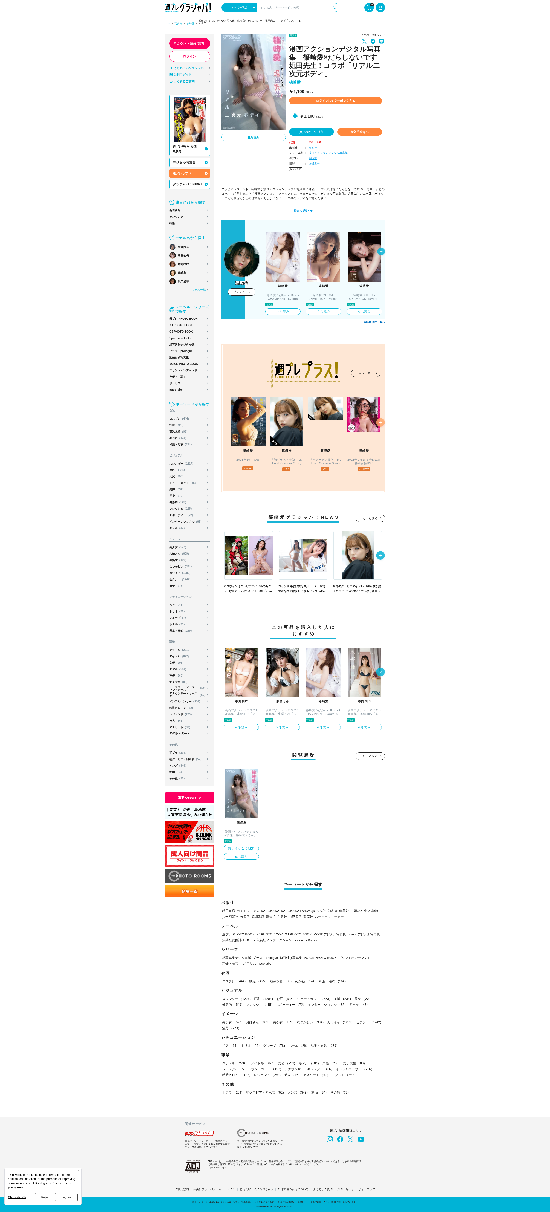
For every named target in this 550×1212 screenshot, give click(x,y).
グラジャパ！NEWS (188, 184)
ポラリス (174, 383)
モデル (178, 669)
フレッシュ (181, 508)
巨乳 (177, 470)
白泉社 (282, 917)
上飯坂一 (314, 163)
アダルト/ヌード (179, 733)
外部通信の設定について (293, 1189)
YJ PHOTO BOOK (180, 325)
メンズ (178, 765)
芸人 (176, 720)
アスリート (180, 727)
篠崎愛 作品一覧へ (374, 322)
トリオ (177, 611)
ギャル (177, 528)
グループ (179, 617)
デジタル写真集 (184, 162)
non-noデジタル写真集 (364, 934)
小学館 (373, 911)
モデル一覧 (199, 289)
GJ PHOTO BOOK (181, 331)
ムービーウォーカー (329, 917)
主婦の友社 (359, 911)
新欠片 (271, 917)
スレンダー (182, 463)
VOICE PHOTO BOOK (183, 363)
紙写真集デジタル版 (181, 344)
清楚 (177, 585)
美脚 (177, 489)
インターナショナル (186, 521)
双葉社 (313, 147)
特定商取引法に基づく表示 (256, 1189)
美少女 (178, 547)
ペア (176, 605)
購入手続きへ (360, 132)
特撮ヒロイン (182, 707)
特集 (172, 223)
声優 (177, 675)
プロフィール (241, 291)
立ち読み (254, 137)
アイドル (180, 656)
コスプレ (180, 418)
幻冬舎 (333, 911)
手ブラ (178, 752)
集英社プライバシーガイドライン (214, 1189)
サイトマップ (366, 1189)
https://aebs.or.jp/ (217, 1167)
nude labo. (176, 389)
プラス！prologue (180, 351)
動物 (176, 772)
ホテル (177, 624)
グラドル (180, 649)
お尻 (177, 476)
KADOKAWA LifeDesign (298, 911)
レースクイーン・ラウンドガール (188, 688)
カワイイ (180, 573)
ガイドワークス (248, 911)
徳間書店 (257, 917)
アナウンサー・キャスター (188, 695)
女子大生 (179, 682)
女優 (177, 662)
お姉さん (180, 553)
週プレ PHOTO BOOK (183, 318)
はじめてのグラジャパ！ (190, 68)
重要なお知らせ (189, 797)
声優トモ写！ (177, 376)
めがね (178, 438)
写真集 (178, 23)
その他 (177, 778)
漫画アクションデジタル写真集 (328, 152)
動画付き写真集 (179, 357)
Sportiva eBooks (180, 338)
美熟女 (178, 560)
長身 (177, 495)
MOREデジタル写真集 (329, 934)
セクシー (180, 579)
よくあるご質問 (184, 81)
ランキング (176, 216)
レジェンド (181, 714)
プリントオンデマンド (183, 370)
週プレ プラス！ (184, 173)
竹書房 (245, 917)
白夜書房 (295, 917)
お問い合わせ (345, 1189)
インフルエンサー (185, 701)
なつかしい (181, 566)
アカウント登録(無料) (189, 43)
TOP (167, 23)
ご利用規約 (182, 1189)
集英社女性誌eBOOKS (238, 940)
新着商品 (174, 210)
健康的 (178, 502)
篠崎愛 (190, 23)
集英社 (344, 911)
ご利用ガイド (183, 74)
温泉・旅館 (181, 630)
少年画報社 (230, 917)
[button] (381, 251)
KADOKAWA (270, 911)
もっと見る (366, 373)
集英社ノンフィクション (274, 940)
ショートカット (184, 482)
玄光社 (321, 911)
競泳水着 (179, 431)
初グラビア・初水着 (186, 759)
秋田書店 (228, 911)
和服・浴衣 (181, 444)
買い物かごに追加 (311, 132)
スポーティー (182, 515)
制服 (177, 425)
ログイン (189, 56)
